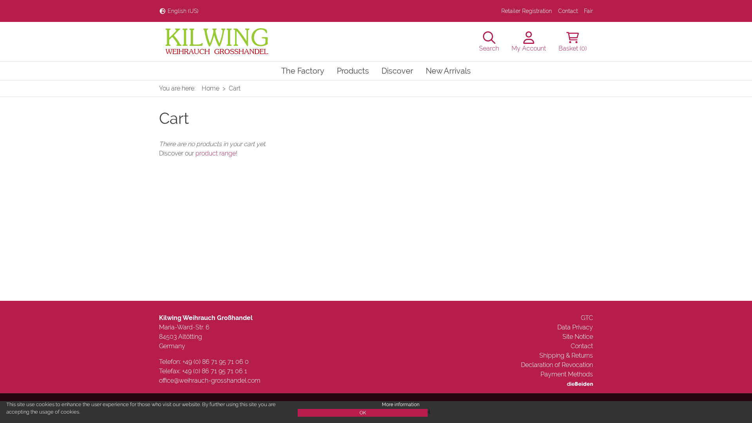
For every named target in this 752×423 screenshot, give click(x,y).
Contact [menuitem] (568, 11)
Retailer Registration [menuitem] (526, 11)
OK (363, 413)
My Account (529, 48)
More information (400, 404)
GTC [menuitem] (587, 318)
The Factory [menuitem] (302, 71)
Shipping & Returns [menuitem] (566, 355)
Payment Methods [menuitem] (566, 374)
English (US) (182, 10)
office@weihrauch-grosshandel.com (209, 380)
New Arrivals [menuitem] (448, 71)
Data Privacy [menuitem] (575, 327)
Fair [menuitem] (588, 11)
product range (215, 153)
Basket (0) (573, 48)
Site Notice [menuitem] (577, 336)
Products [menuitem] (353, 71)
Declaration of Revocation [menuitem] (557, 365)
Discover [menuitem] (397, 71)
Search (489, 48)
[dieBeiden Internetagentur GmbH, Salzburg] (580, 383)
